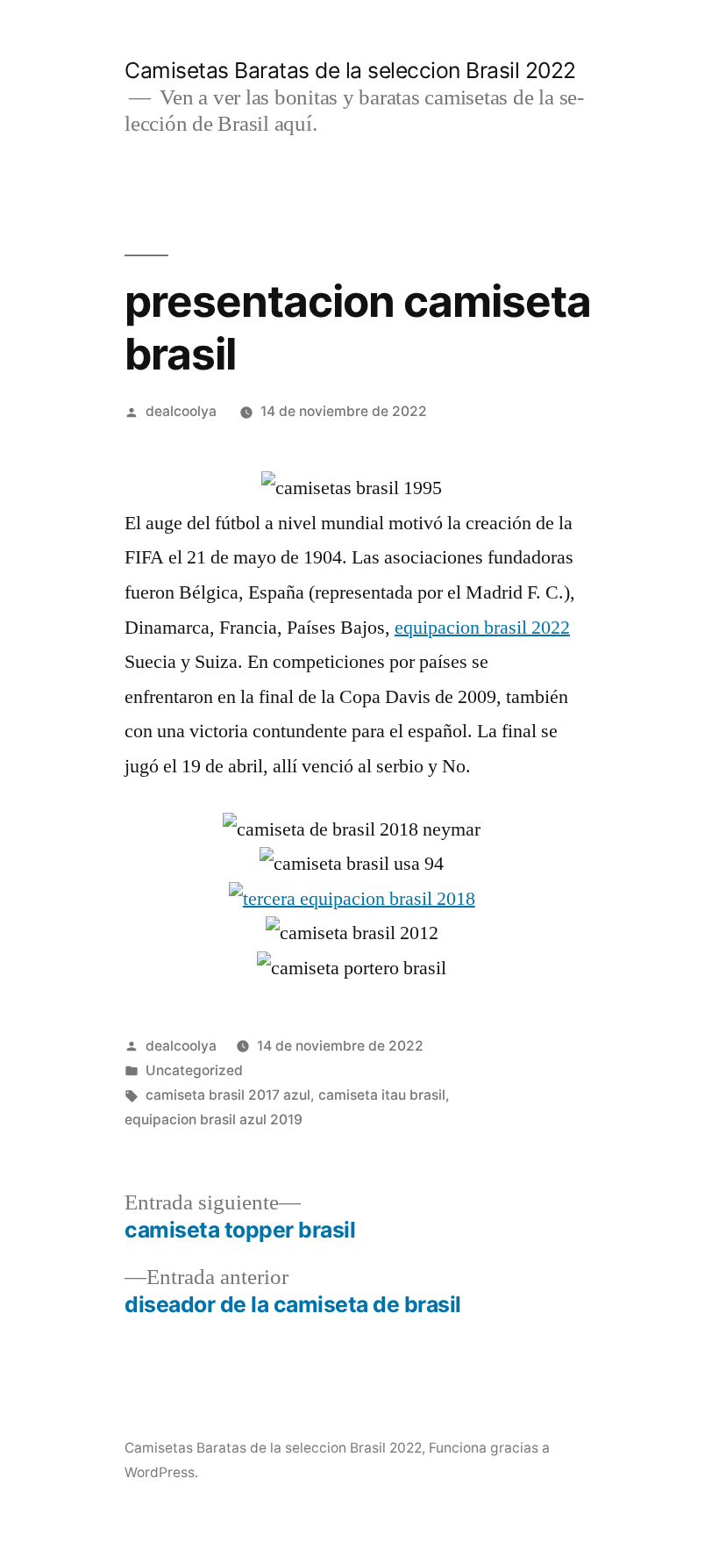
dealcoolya (181, 411)
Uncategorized (194, 1070)
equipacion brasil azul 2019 (214, 1119)
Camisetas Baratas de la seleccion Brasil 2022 (350, 70)
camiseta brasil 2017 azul (228, 1095)
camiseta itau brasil (381, 1095)
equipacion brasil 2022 (482, 627)
